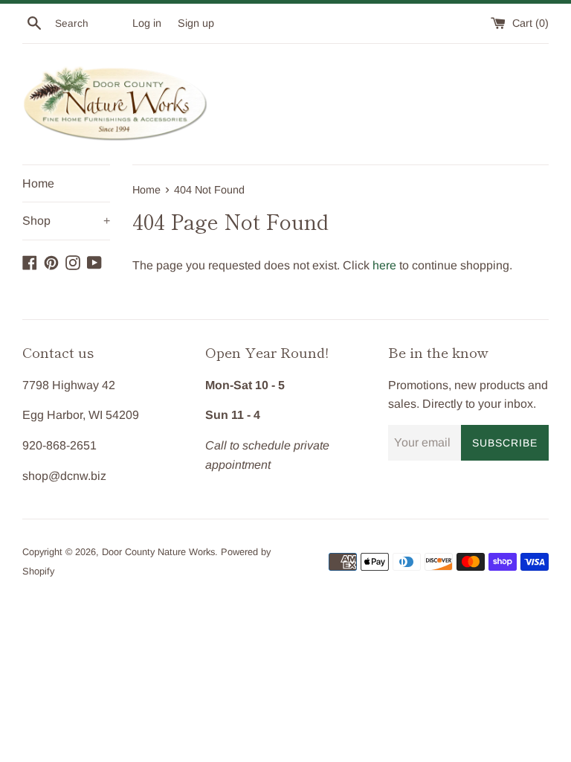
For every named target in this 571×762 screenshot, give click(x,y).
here (384, 265)
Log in (146, 23)
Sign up (196, 23)
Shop (66, 220)
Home (38, 183)
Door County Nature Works (158, 551)
